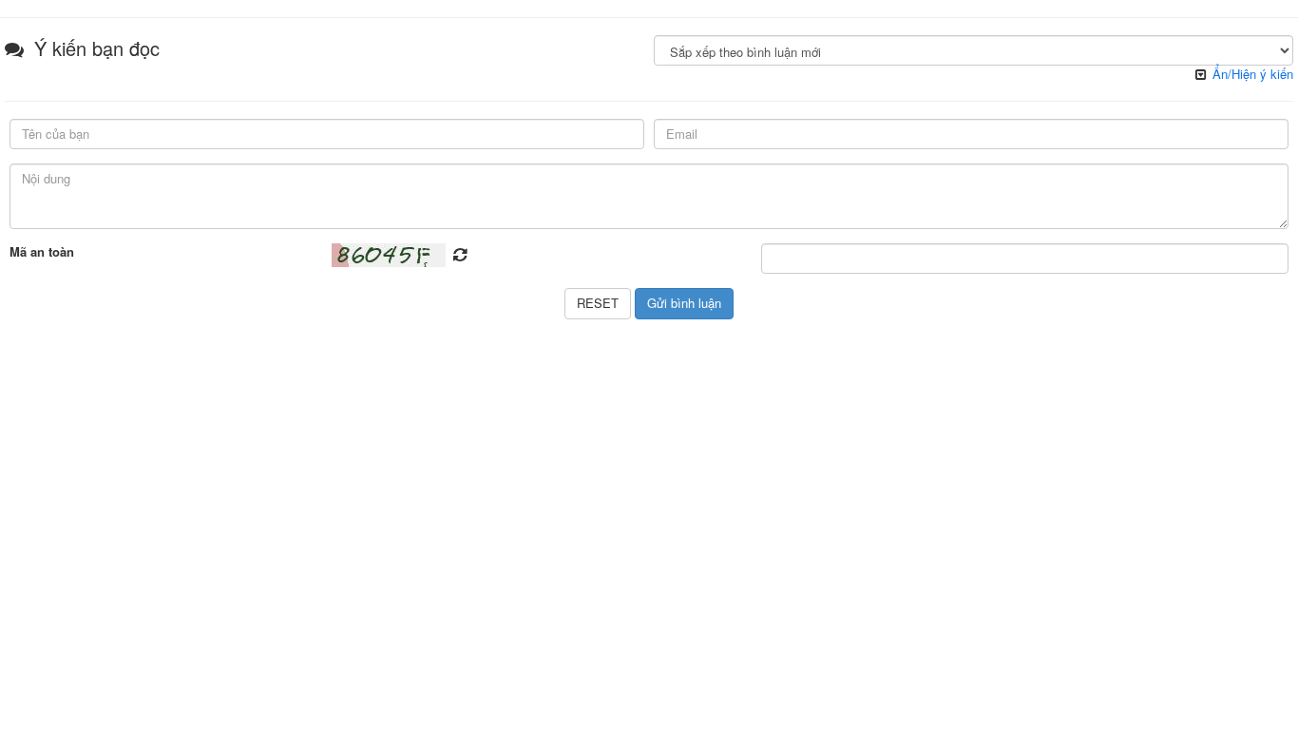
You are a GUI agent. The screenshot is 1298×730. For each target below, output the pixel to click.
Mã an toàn (42, 251)
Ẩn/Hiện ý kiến (1252, 74)
